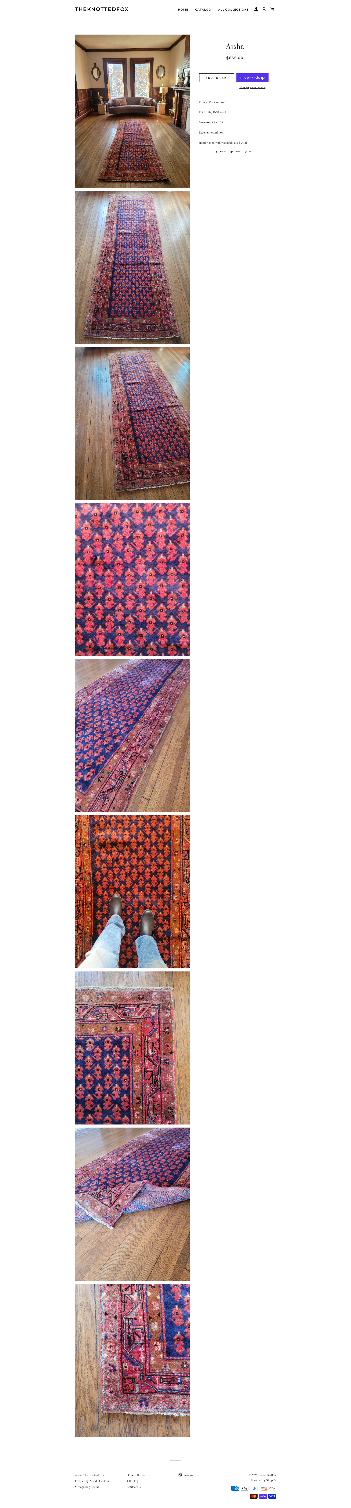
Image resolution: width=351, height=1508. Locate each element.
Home (183, 9)
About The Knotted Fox (89, 1475)
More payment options (252, 87)
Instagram (189, 1475)
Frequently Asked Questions (92, 1481)
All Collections (233, 9)
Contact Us (134, 1487)
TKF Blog (132, 1481)
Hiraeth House (136, 1475)
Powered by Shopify (263, 1480)
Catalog (203, 9)
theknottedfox (102, 9)
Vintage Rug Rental (87, 1487)
